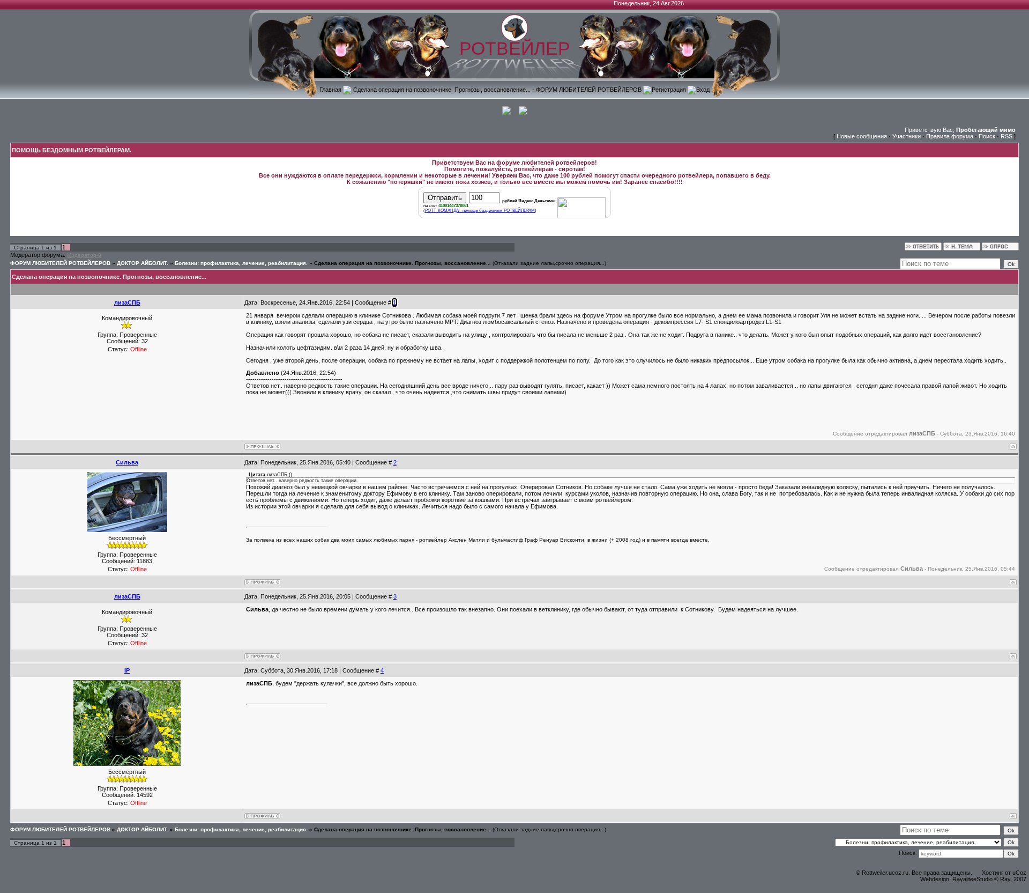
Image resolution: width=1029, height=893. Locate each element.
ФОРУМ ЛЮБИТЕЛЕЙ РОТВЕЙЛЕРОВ (60, 263)
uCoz (1019, 872)
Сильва (127, 462)
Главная (330, 89)
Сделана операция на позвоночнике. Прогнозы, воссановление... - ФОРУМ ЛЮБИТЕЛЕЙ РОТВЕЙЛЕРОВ (497, 89)
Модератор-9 (84, 255)
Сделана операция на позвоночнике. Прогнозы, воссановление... (402, 263)
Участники (906, 136)
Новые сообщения (862, 136)
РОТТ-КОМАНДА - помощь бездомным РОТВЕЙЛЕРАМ (480, 210)
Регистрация (669, 89)
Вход (703, 89)
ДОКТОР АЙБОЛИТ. (142, 263)
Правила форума (949, 136)
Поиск (987, 136)
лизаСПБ (127, 302)
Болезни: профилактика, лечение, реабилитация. (241, 263)
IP (127, 670)
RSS (1006, 136)
